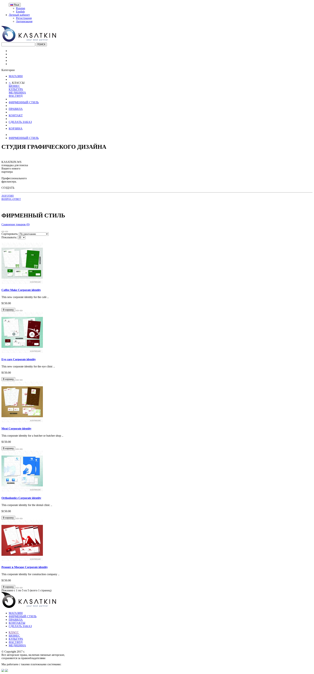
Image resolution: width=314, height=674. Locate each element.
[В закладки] (17, 310)
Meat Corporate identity (16, 428)
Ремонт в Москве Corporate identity (24, 567)
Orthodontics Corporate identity (21, 497)
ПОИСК (41, 44)
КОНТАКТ (16, 115)
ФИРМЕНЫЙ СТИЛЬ (23, 616)
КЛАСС (14, 632)
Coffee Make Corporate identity (21, 290)
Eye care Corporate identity (18, 359)
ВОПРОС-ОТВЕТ (11, 199)
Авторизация (24, 21)
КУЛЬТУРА (16, 89)
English (20, 11)
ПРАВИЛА (16, 108)
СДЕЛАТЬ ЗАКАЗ (20, 122)
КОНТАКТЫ (17, 622)
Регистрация (24, 18)
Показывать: (9, 237)
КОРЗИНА (16, 128)
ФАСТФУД (16, 95)
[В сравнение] (21, 310)
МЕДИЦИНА (17, 92)
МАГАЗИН (16, 76)
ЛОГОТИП (7, 196)
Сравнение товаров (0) (15, 224)
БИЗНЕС (14, 86)
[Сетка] (6, 231)
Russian (20, 8)
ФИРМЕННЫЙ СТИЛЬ (24, 102)
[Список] (2, 231)
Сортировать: (9, 233)
